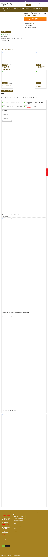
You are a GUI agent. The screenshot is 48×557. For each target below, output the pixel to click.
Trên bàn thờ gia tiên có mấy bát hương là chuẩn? (12, 214)
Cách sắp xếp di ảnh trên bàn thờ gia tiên (10, 112)
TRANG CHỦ (16, 8)
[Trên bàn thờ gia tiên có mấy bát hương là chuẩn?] (24, 167)
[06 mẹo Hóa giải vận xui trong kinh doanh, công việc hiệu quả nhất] (24, 264)
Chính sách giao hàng (18, 518)
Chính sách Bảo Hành (18, 516)
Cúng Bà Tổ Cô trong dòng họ (8, 116)
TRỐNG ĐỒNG (32, 8)
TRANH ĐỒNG (27, 8)
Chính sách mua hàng (18, 520)
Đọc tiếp (5, 64)
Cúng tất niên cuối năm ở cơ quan (9, 410)
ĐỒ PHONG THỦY (39, 8)
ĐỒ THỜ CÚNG (21, 8)
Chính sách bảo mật (18, 525)
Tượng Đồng (31, 23)
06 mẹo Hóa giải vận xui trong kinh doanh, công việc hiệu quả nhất (15, 312)
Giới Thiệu (16, 529)
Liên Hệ (15, 531)
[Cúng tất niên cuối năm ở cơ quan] (24, 362)
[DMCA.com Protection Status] (6, 545)
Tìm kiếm (28, 4)
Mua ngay (10, 64)
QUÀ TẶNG (4, 10)
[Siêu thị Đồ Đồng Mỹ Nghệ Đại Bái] (9, 4)
